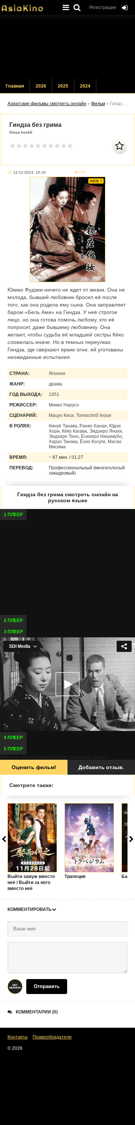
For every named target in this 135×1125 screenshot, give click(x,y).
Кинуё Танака (63, 426)
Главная (15, 86)
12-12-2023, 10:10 (29, 172)
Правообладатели (52, 1037)
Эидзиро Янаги (105, 431)
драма (55, 384)
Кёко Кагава (74, 431)
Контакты (18, 1037)
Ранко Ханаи (93, 426)
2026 (41, 86)
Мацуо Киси (61, 415)
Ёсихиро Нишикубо (101, 436)
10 (70, 146)
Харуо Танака (63, 441)
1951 (54, 394)
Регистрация (102, 7)
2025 (63, 86)
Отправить (47, 986)
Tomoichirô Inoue (93, 415)
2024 (85, 86)
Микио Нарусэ (64, 405)
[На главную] (28, 5)
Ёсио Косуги (92, 441)
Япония (57, 373)
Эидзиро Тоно (64, 436)
